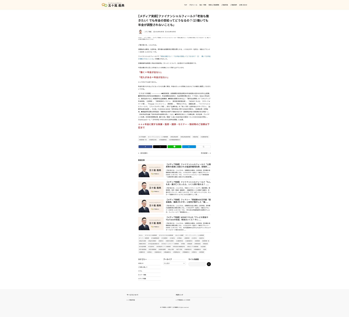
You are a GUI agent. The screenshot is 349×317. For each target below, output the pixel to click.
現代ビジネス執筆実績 (193, 246)
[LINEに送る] (174, 146)
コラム (140, 271)
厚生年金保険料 (152, 241)
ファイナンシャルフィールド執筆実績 (158, 137)
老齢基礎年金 (163, 139)
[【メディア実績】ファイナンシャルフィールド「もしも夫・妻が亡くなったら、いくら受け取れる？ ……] (151, 188)
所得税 (183, 243)
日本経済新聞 (143, 246)
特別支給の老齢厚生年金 (179, 246)
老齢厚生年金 (153, 139)
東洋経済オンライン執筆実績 (164, 246)
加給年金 (202, 238)
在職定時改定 (180, 241)
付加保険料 (165, 238)
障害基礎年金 (186, 252)
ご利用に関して (142, 267)
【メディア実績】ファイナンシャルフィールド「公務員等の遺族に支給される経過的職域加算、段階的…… (188, 165)
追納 (205, 249)
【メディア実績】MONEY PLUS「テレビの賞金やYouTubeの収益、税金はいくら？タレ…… (187, 218)
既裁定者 (206, 243)
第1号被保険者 (143, 249)
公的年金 (195, 238)
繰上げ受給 (171, 249)
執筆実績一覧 (143, 139)
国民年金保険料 (170, 241)
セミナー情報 (142, 275)
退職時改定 (142, 252)
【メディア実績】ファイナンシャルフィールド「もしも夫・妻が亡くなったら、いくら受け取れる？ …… (188, 183)
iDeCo (141, 235)
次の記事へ (204, 153)
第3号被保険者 (153, 249)
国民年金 (196, 137)
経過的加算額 (163, 249)
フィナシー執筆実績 (144, 238)
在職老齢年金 (205, 137)
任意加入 (180, 238)
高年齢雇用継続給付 (175, 139)
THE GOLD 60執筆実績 (151, 235)
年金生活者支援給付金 (154, 243)
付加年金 (173, 238)
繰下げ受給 (179, 249)
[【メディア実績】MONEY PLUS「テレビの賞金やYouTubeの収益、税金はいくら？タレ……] (151, 223)
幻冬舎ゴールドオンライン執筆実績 (170, 243)
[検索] (209, 264)
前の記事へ (144, 153)
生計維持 (203, 246)
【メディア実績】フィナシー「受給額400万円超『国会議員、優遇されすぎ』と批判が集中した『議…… (188, 201)
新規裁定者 (197, 243)
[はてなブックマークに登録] (189, 146)
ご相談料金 (131, 300)
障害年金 (195, 252)
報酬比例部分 (143, 243)
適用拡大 (150, 252)
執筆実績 (198, 241)
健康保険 (187, 238)
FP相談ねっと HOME (183, 300)
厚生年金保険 (174, 137)
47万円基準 (143, 137)
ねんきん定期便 (179, 235)
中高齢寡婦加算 (155, 238)
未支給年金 (151, 246)
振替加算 (190, 243)
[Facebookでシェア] (145, 146)
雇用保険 (202, 252)
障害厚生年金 (177, 252)
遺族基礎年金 (168, 252)
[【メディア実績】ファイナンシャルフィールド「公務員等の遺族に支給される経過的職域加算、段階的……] (151, 170)
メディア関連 (148, 31)
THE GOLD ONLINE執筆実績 (166, 235)
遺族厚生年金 (158, 252)
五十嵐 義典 (116, 5)
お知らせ (141, 263)
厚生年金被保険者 (185, 137)
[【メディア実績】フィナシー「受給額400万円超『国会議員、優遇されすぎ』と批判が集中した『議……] (151, 206)
